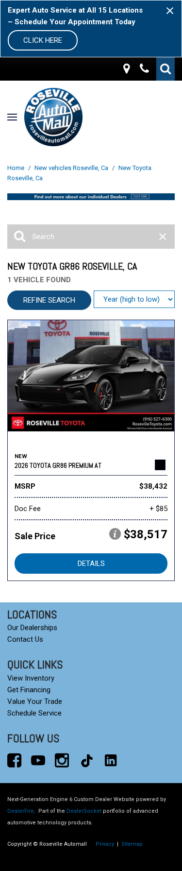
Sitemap (132, 844)
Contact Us (25, 639)
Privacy (105, 844)
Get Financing (28, 689)
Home (16, 167)
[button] (165, 69)
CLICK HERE (42, 40)
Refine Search (49, 300)
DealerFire (20, 811)
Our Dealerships (32, 627)
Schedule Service (34, 713)
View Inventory (30, 678)
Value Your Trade (34, 701)
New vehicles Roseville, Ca (72, 167)
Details (91, 563)
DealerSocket (83, 811)
